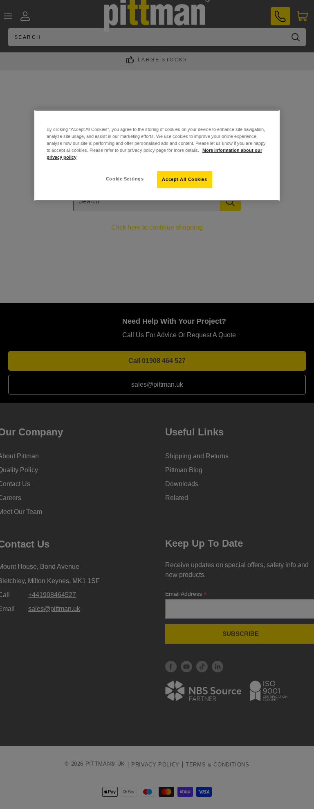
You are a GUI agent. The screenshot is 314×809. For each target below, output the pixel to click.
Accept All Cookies (184, 179)
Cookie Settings (125, 178)
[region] (157, 155)
